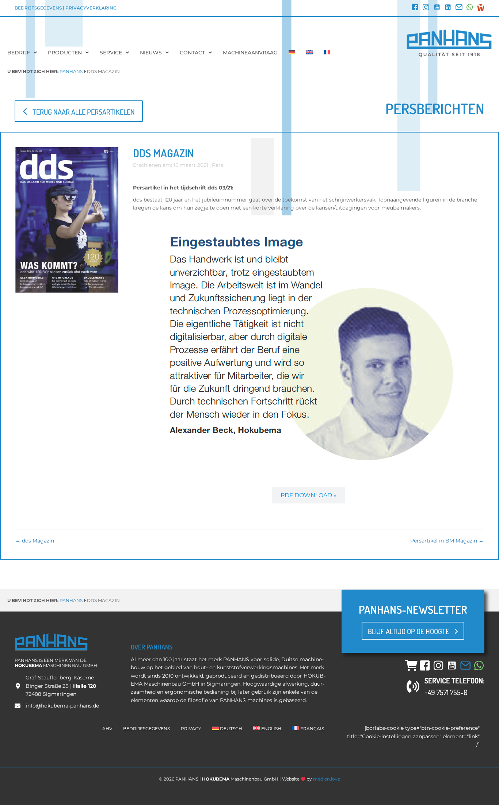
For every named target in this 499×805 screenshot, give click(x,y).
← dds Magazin (34, 540)
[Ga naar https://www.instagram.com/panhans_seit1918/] (426, 8)
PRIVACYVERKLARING (91, 8)
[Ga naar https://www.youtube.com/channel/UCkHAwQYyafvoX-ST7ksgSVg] (437, 8)
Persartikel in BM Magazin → (447, 540)
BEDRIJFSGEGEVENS (38, 8)
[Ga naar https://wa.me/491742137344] (469, 8)
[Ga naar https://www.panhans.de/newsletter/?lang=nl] (458, 8)
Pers (217, 165)
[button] (79, 111)
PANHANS (71, 71)
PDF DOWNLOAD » (308, 495)
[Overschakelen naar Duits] (292, 52)
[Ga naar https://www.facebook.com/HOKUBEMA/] (415, 8)
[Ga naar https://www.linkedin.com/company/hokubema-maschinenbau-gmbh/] (448, 8)
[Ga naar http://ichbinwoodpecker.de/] (480, 7)
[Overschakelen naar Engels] (309, 52)
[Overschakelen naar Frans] (327, 52)
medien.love (326, 779)
